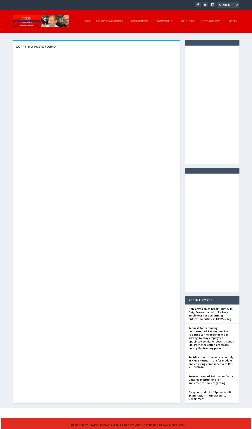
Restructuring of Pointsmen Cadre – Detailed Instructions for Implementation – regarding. (212, 380)
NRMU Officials (140, 21)
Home (87, 21)
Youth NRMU (188, 21)
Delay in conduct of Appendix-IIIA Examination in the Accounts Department (210, 395)
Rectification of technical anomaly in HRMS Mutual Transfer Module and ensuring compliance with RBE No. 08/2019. (211, 362)
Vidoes (233, 21)
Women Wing (164, 21)
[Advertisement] (212, 104)
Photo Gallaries (210, 21)
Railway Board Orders (109, 21)
